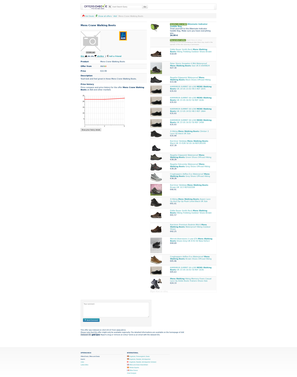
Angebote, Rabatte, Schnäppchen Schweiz (142, 362)
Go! (145, 6)
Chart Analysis (131, 373)
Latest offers (84, 365)
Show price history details (91, 130)
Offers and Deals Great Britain (138, 365)
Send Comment (92, 320)
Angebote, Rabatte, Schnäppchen (140, 359)
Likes (82, 362)
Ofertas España (134, 367)
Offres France (133, 370)
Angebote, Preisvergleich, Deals (139, 356)
